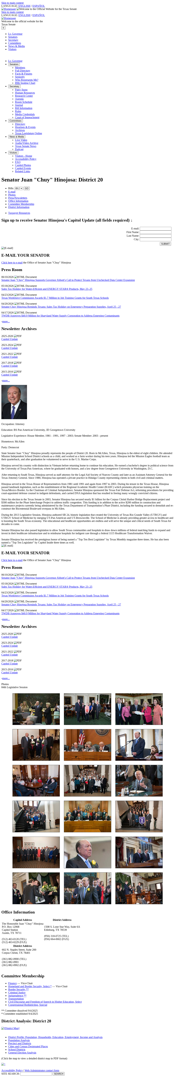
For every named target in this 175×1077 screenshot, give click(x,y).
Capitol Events (23, 168)
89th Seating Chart (25, 83)
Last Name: (133, 235)
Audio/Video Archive (26, 143)
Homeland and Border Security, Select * (30, 986)
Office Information (18, 200)
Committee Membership (21, 204)
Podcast (19, 149)
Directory (20, 124)
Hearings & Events (25, 127)
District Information (18, 207)
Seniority (20, 76)
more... (6, 321)
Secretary (13, 40)
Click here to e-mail (12, 262)
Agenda (19, 98)
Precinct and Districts (19, 1043)
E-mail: (135, 228)
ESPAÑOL (38, 5)
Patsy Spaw (21, 89)
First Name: (133, 232)
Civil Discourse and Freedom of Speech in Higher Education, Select (45, 1001)
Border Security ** (18, 989)
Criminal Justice (16, 992)
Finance (12, 983)
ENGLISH (24, 5)
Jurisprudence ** (17, 995)
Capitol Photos (23, 165)
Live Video (21, 140)
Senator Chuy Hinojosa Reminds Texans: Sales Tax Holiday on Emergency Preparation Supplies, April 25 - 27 (61, 306)
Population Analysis (19, 1040)
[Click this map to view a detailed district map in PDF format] (10, 1028)
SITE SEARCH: (10, 1073)
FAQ (18, 162)
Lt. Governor (15, 33)
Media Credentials (25, 114)
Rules (18, 111)
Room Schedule (23, 102)
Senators (12, 36)
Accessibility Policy (25, 159)
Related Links (22, 171)
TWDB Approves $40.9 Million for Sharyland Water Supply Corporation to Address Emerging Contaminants (60, 315)
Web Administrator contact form (42, 1070)
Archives (20, 130)
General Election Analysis (22, 1052)
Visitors (12, 49)
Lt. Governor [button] (15, 60)
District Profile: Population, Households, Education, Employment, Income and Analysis (55, 1037)
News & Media (16, 46)
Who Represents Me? (26, 79)
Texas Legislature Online (28, 133)
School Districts (16, 1049)
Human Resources (25, 92)
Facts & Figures (23, 73)
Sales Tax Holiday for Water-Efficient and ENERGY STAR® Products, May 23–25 (46, 288)
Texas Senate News (25, 146)
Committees (14, 43)
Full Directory (22, 70)
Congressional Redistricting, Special (27, 1004)
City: (137, 239)
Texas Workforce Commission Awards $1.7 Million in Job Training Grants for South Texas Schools (55, 297)
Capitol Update (9, 339)
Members (20, 67)
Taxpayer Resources (19, 212)
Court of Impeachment (27, 117)
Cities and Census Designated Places (28, 1046)
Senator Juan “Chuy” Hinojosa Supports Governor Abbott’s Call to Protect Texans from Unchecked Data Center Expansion (68, 280)
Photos (12, 194)
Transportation (16, 998)
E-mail (11, 191)
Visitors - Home (23, 155)
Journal (19, 105)
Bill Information (23, 108)
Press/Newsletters (17, 197)
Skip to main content (12, 2)
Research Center (24, 95)
